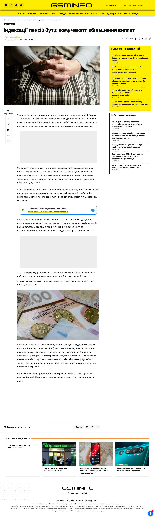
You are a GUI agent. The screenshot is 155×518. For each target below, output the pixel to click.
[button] (149, 38)
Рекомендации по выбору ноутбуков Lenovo (19, 446)
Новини (14, 20)
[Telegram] (6, 5)
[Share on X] (139, 38)
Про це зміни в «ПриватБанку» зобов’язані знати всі (57, 469)
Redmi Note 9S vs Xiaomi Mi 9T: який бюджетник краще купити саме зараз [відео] (94, 470)
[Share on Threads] (8, 130)
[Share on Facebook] (135, 38)
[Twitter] (16, 5)
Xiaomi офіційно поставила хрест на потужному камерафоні (131, 469)
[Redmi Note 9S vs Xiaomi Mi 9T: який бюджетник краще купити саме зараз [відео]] (96, 454)
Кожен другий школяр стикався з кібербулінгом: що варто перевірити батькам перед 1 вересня (127, 124)
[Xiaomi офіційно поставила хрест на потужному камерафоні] (132, 454)
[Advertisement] (58, 147)
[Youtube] (21, 5)
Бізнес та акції (9, 24)
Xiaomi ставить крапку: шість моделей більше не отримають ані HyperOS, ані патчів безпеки (130, 57)
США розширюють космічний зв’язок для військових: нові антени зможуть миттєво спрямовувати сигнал (129, 135)
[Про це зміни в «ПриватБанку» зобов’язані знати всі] (59, 454)
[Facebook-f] (11, 5)
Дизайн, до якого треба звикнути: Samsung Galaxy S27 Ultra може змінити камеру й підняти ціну (128, 92)
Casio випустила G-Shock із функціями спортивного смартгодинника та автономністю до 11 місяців (127, 156)
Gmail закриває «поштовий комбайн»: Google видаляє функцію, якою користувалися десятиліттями (129, 69)
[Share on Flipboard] (142, 38)
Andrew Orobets (16, 37)
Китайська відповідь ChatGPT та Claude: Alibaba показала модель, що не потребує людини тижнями (129, 81)
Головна (7, 20)
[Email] (146, 38)
